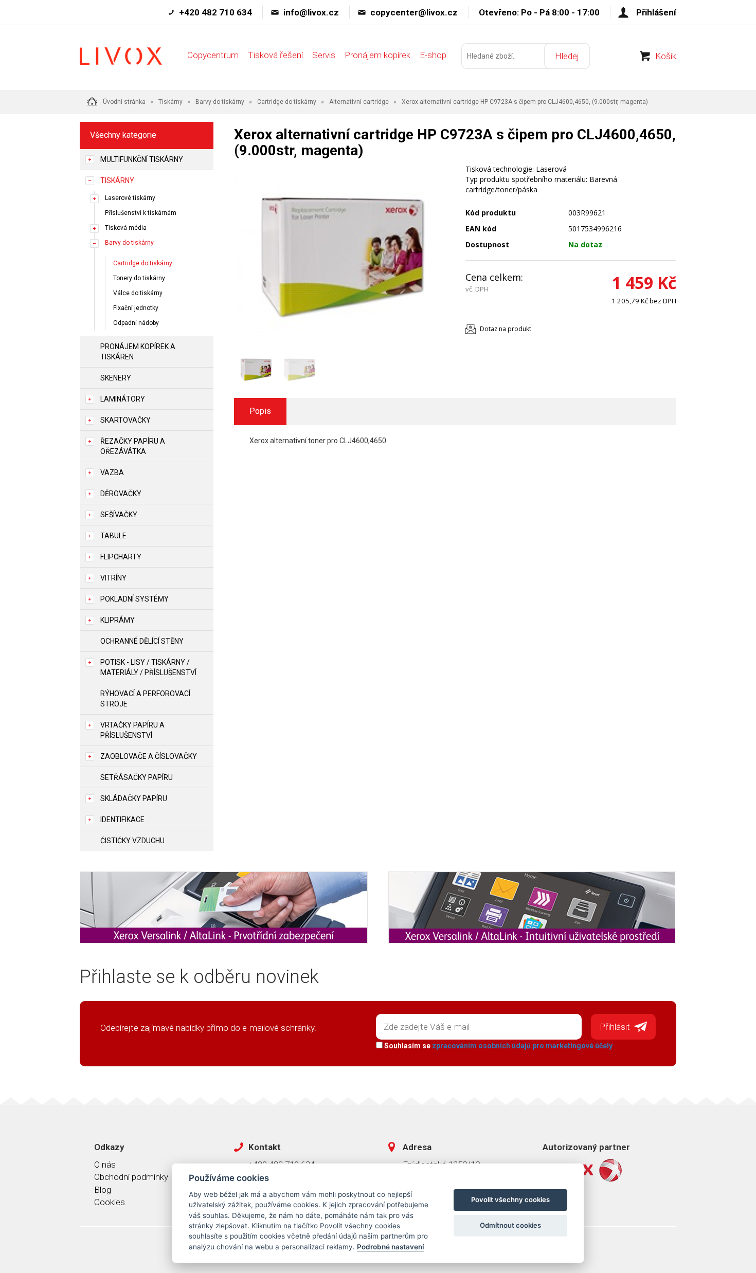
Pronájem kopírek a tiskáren (137, 351)
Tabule (113, 536)
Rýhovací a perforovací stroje (145, 698)
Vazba (112, 472)
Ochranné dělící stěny (142, 641)
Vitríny (113, 578)
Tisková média (126, 227)
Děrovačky (120, 493)
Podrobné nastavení (390, 1247)
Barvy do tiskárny (219, 101)
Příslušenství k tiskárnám (140, 212)
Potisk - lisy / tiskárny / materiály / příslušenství (148, 667)
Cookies (109, 1202)
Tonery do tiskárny (139, 278)
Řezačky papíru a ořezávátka (132, 446)
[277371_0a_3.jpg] (342, 256)
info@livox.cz (311, 12)
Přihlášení (656, 12)
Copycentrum (213, 55)
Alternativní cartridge (359, 101)
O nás (105, 1164)
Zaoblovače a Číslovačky (148, 756)
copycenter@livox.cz (414, 12)
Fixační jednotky (135, 308)
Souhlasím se (498, 1046)
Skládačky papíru (133, 798)
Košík (665, 56)
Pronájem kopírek (377, 55)
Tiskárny (170, 101)
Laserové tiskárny (130, 198)
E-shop (433, 55)
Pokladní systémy (134, 599)
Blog (102, 1190)
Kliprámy (117, 620)
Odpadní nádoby (136, 322)
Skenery (115, 378)
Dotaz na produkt (505, 328)
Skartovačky (125, 420)
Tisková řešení (275, 55)
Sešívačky (118, 515)
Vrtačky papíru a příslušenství (132, 730)
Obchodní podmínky (131, 1177)
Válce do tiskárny (138, 293)
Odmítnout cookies (510, 1225)
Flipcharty (120, 557)
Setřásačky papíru (136, 777)
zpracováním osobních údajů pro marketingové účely (522, 1046)
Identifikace (122, 819)
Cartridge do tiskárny (286, 101)
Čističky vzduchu (132, 840)
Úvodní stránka (124, 101)
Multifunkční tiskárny (141, 159)
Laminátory (122, 399)
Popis (260, 411)
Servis (323, 55)
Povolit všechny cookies (510, 1199)
